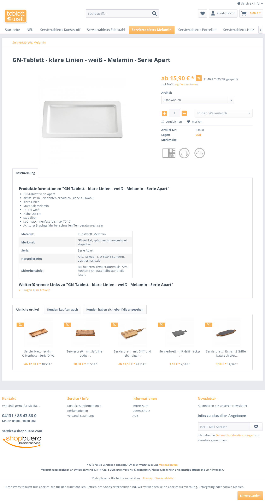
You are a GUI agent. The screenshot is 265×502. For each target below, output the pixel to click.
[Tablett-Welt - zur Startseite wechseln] (16, 16)
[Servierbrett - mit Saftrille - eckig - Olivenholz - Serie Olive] (85, 332)
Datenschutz (141, 411)
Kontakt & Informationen (84, 406)
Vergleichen (173, 121)
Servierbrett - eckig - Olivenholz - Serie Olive (38, 353)
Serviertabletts (164, 478)
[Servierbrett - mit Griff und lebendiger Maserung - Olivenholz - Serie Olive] (132, 332)
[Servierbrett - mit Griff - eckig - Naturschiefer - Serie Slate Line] (179, 332)
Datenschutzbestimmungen (235, 435)
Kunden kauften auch (62, 309)
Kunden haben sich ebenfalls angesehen (114, 309)
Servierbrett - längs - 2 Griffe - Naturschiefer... (227, 353)
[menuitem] (122, 13)
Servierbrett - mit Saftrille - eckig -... (85, 353)
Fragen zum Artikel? (36, 290)
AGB (135, 416)
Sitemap (147, 478)
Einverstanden (250, 495)
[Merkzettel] (202, 13)
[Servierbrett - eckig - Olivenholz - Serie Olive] (38, 332)
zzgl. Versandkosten (186, 84)
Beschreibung (25, 173)
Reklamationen (77, 411)
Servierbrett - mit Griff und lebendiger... (132, 353)
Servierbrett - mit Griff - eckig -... (179, 353)
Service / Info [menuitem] (250, 3)
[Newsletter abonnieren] (256, 426)
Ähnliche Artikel (27, 309)
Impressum (140, 406)
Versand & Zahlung (80, 416)
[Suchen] (154, 13)
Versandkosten (168, 464)
